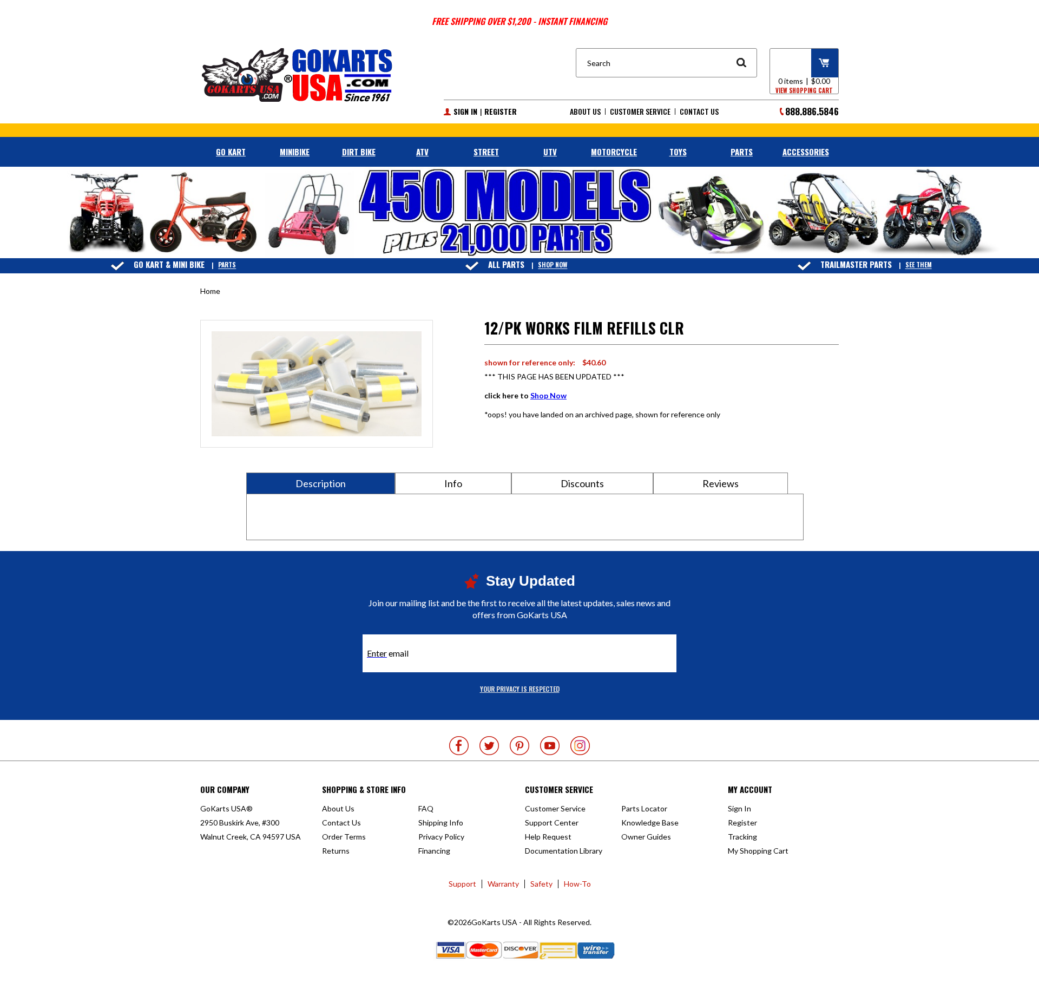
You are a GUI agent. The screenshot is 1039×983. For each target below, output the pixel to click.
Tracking (742, 836)
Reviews (720, 483)
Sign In (465, 111)
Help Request (548, 836)
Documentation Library (563, 850)
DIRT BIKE (359, 152)
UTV (550, 152)
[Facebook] (459, 745)
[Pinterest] (519, 745)
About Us (585, 111)
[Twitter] (489, 745)
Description (320, 483)
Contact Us (699, 111)
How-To (577, 883)
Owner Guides (646, 836)
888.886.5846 (812, 111)
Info (453, 483)
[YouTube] (550, 745)
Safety (541, 883)
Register (500, 111)
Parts (227, 265)
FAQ (425, 808)
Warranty (503, 883)
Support (462, 883)
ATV (422, 152)
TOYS (678, 152)
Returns (336, 850)
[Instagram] (580, 745)
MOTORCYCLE (614, 152)
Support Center (551, 822)
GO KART (231, 152)
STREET (486, 152)
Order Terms (344, 836)
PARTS (742, 152)
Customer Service (640, 111)
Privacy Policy (441, 836)
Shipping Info (440, 822)
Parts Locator (644, 808)
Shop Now (552, 265)
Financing (434, 850)
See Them (918, 265)
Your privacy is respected (520, 688)
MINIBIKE (295, 152)
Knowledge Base (650, 822)
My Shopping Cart (758, 850)
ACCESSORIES (805, 152)
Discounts (582, 483)
